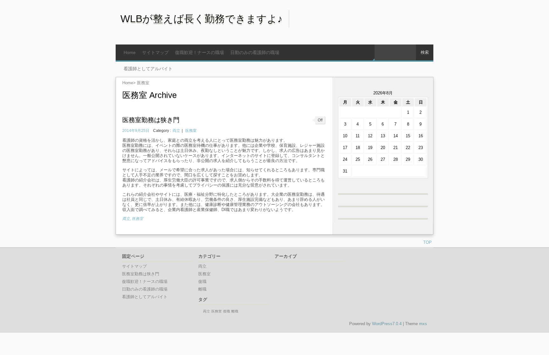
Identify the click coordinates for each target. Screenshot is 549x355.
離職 (202, 289)
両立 (176, 130)
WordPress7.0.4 (387, 323)
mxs (423, 323)
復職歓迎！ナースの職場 (199, 52)
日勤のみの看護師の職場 (254, 52)
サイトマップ (155, 52)
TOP (427, 242)
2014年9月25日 (135, 130)
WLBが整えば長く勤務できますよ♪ (201, 18)
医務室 (191, 130)
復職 (202, 281)
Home (130, 52)
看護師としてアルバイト (148, 68)
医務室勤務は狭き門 (151, 119)
